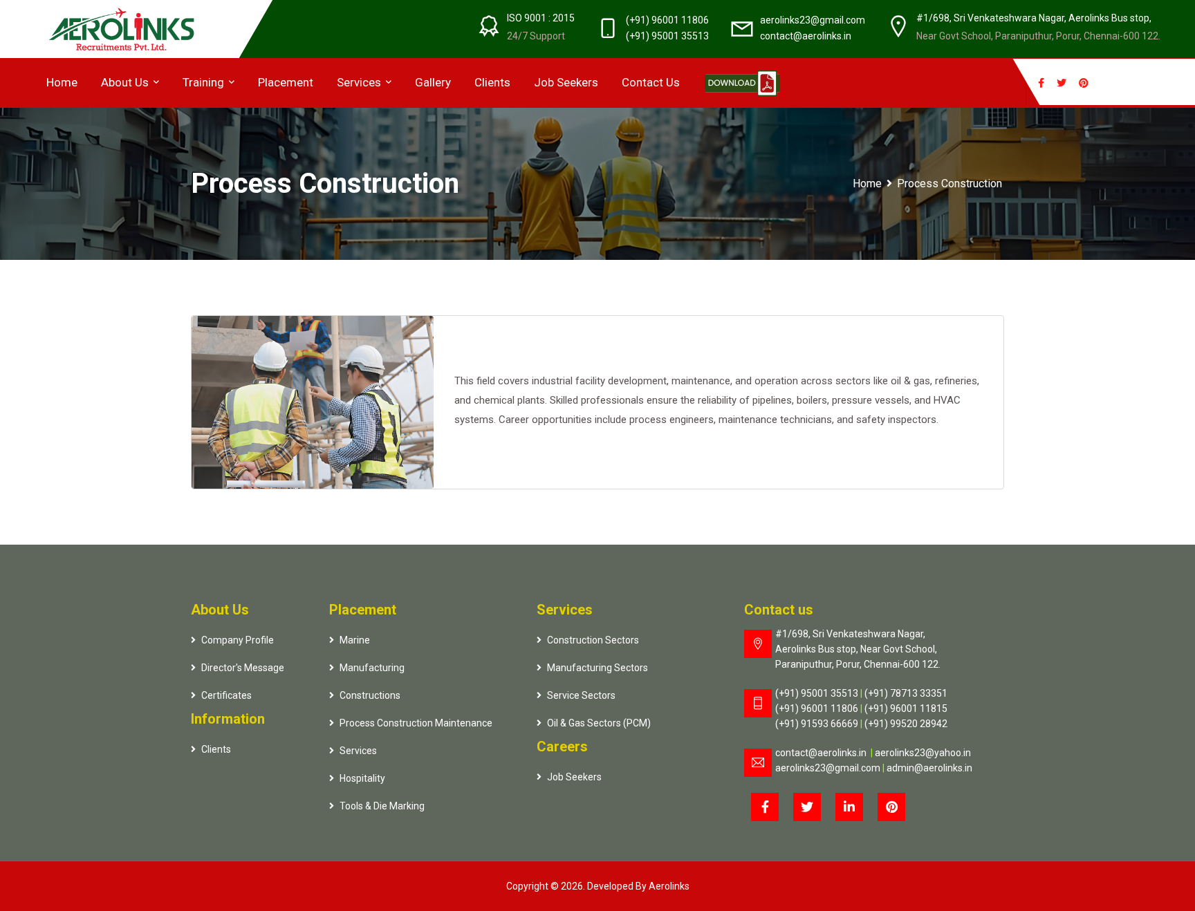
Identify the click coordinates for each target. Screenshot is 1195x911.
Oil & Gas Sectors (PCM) (599, 723)
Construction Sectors (593, 640)
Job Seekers (566, 82)
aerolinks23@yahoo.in (923, 752)
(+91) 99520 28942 (905, 723)
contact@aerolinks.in (805, 35)
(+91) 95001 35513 (667, 35)
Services (360, 82)
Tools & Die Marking (382, 805)
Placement (285, 82)
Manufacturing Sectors (597, 667)
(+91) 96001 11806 (667, 20)
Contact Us (651, 82)
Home (61, 82)
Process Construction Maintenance (416, 723)
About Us (126, 82)
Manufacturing (372, 667)
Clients (492, 82)
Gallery (433, 82)
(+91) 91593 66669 (819, 723)
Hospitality (362, 778)
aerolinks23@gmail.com (812, 20)
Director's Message (242, 667)
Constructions (370, 695)
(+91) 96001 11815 (905, 708)
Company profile (237, 640)
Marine (355, 640)
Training (205, 82)
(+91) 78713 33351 (905, 693)
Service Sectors (581, 695)
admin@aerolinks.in (929, 767)
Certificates (226, 695)
